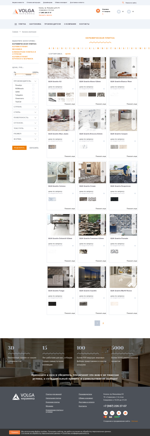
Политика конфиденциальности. (75, 433)
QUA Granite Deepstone (120, 186)
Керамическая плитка (24, 44)
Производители (52, 24)
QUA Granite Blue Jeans (58, 134)
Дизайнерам (47, 2)
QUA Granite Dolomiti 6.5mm (60, 238)
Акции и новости (18, 2)
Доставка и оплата (77, 2)
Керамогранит (20, 46)
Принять (14, 432)
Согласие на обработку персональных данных (40, 433)
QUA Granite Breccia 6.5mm (90, 134)
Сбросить (34, 148)
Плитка (22, 24)
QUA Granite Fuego (56, 291)
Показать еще (70, 104)
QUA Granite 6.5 (54, 81)
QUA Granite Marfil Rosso (121, 291)
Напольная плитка (53, 398)
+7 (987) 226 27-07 (45, 12)
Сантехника (35, 24)
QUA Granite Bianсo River (121, 81)
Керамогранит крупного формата (22, 58)
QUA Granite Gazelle (88, 291)
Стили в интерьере (33, 2)
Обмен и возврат (61, 2)
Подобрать (19, 148)
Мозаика (17, 49)
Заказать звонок (45, 15)
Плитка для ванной (53, 394)
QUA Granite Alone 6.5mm (90, 81)
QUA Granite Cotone (56, 186)
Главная (15, 32)
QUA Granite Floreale (119, 238)
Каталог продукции (29, 32)
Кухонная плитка (53, 402)
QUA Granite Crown (87, 186)
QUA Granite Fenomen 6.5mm (91, 238)
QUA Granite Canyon (119, 134)
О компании (70, 24)
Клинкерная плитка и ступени (24, 53)
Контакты (84, 24)
